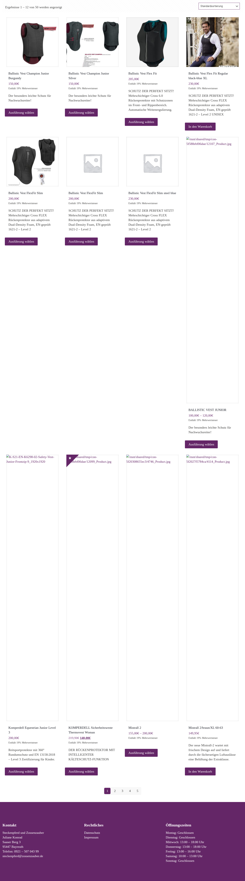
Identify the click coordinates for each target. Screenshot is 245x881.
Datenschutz (92, 832)
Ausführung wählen (21, 112)
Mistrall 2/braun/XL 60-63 (206, 727)
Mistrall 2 (134, 727)
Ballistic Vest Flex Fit (142, 73)
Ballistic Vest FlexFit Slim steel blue (152, 193)
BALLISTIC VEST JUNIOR (207, 410)
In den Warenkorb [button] (200, 126)
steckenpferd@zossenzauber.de (23, 856)
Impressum (91, 837)
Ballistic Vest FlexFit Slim (25, 193)
